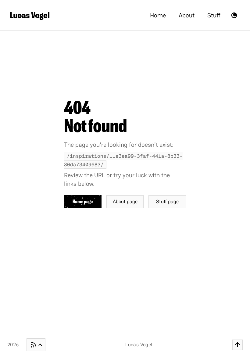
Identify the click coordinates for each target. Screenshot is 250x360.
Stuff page (167, 201)
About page (125, 201)
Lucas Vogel (30, 15)
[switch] (234, 15)
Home (158, 15)
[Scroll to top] (237, 345)
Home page (83, 201)
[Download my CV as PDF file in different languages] (36, 344)
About (187, 15)
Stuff (213, 15)
